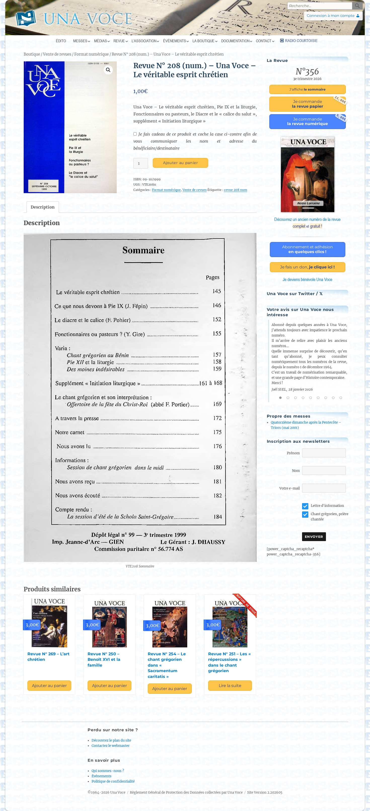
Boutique (32, 54)
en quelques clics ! (307, 249)
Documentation (235, 40)
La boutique (203, 40)
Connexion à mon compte (331, 15)
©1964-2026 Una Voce (106, 792)
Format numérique (91, 54)
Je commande (319, 103)
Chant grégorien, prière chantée (329, 516)
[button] (108, 69)
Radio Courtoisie (301, 40)
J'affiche (307, 89)
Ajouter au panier (180, 162)
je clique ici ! (307, 267)
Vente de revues (57, 54)
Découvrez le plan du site (111, 740)
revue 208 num (235, 190)
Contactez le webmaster (111, 746)
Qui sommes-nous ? (108, 771)
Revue (119, 40)
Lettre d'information (327, 506)
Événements (174, 40)
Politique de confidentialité (113, 781)
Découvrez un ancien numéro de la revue (307, 223)
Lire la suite (230, 685)
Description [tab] (43, 207)
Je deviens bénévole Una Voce (307, 279)
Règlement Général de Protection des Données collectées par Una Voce (186, 792)
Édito (61, 40)
